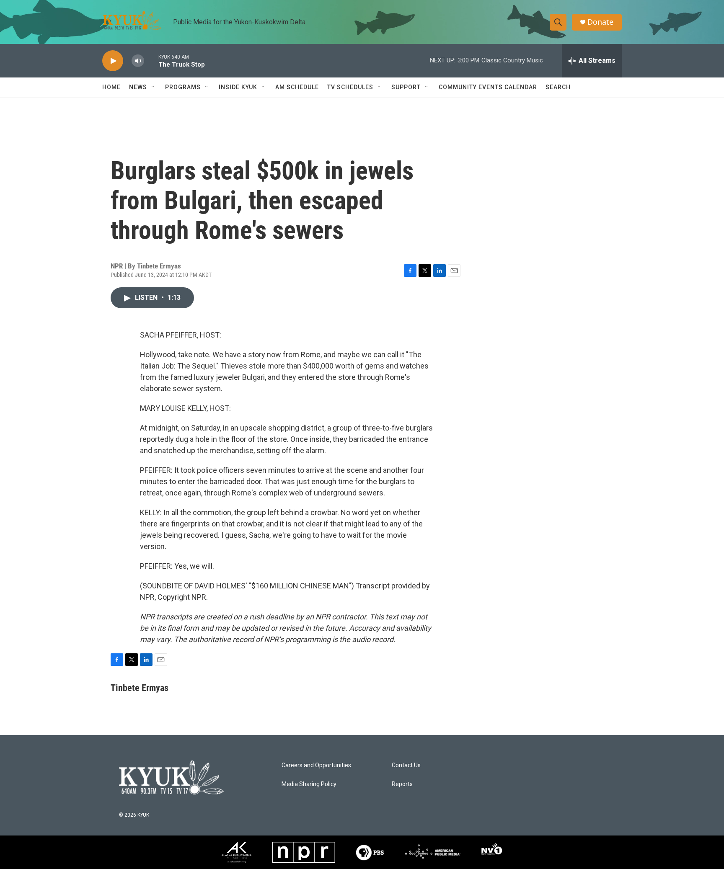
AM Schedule (297, 87)
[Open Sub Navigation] (153, 87)
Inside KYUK (238, 87)
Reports (402, 784)
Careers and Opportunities (316, 765)
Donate (600, 22)
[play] (112, 61)
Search (558, 87)
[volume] (138, 61)
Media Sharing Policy (309, 784)
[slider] (151, 60)
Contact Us (406, 765)
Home (111, 87)
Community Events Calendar (488, 87)
